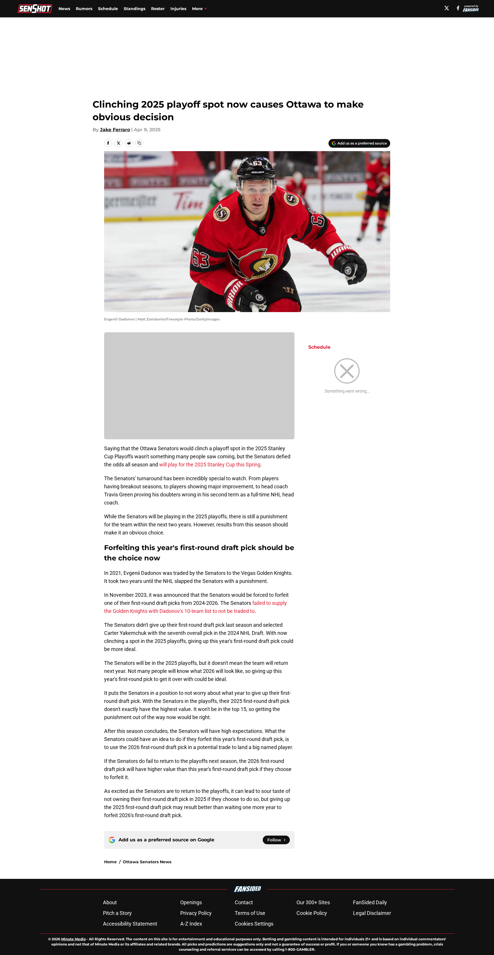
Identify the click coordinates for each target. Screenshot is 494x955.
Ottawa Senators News (147, 861)
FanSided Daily (370, 902)
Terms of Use (250, 913)
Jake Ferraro (115, 129)
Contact (244, 902)
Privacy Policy (196, 913)
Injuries (178, 8)
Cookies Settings (254, 924)
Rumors (84, 8)
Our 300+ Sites (313, 902)
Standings (134, 8)
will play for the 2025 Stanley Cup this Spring (209, 464)
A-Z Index (191, 924)
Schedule (108, 8)
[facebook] (458, 8)
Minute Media (73, 939)
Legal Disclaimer (372, 913)
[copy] (139, 143)
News (64, 8)
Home (110, 861)
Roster (158, 8)
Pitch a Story (117, 913)
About (110, 902)
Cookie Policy (311, 913)
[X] (446, 8)
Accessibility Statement (130, 924)
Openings (191, 902)
